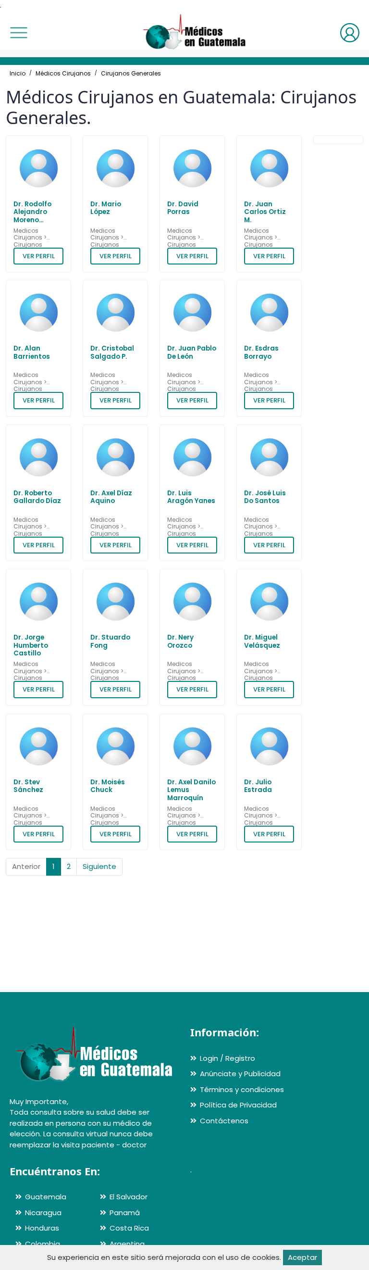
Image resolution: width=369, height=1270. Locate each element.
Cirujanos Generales (131, 73)
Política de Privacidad (238, 1105)
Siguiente (99, 866)
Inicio (17, 73)
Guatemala (45, 1197)
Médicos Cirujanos (63, 73)
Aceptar (302, 1257)
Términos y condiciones (242, 1089)
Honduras (42, 1228)
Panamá (125, 1212)
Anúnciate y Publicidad (240, 1074)
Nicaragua (43, 1212)
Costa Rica (129, 1228)
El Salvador (129, 1197)
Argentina (127, 1244)
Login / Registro (227, 1058)
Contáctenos (224, 1121)
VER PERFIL (39, 256)
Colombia (42, 1244)
